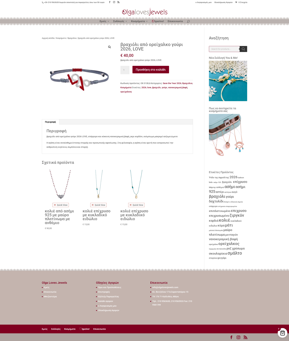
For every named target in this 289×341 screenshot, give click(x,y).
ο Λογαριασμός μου (204, 2)
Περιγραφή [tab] (50, 122)
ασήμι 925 (217, 182)
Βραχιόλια (72, 38)
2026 (143, 87)
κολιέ (224, 220)
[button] (109, 47)
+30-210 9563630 (51, 2)
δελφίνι (227, 202)
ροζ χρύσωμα (236, 248)
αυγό (234, 191)
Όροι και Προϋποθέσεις (109, 287)
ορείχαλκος (126, 91)
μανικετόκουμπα (216, 230)
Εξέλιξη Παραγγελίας (108, 296)
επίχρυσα (221, 206)
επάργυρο (213, 206)
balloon (241, 178)
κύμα (221, 225)
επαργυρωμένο (231, 206)
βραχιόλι (156, 87)
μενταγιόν (231, 234)
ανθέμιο (220, 187)
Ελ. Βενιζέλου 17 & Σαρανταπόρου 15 (170, 292)
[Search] (243, 49)
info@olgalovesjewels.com (165, 287)
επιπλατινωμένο (219, 211)
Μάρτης (212, 187)
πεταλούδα (221, 249)
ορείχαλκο (213, 244)
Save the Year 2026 (172, 83)
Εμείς (103, 21)
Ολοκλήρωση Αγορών (223, 2)
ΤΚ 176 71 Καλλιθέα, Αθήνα (165, 296)
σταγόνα (213, 258)
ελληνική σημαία (236, 202)
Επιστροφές (104, 292)
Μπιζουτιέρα (50, 296)
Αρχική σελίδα (48, 38)
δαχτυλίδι (216, 201)
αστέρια (227, 192)
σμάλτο (235, 253)
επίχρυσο (239, 182)
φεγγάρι (221, 258)
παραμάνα (212, 249)
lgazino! (159, 21)
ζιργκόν (237, 215)
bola (211, 182)
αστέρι (220, 191)
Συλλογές (118, 21)
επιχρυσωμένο (219, 215)
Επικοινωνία (175, 21)
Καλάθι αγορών (105, 301)
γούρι (164, 87)
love (149, 87)
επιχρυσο (239, 211)
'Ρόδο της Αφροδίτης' (219, 177)
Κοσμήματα (138, 21)
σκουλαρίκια (218, 253)
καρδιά (213, 220)
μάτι (229, 225)
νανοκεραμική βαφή (177, 87)
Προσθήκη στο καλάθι (151, 69)
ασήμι (230, 186)
